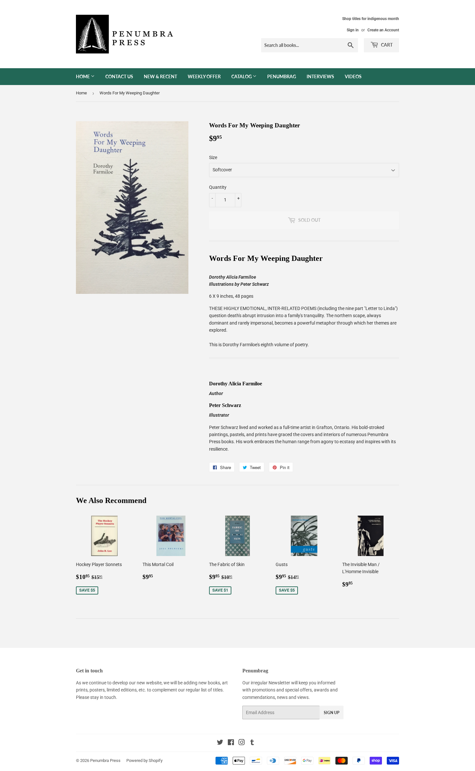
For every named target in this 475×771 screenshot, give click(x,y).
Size (213, 157)
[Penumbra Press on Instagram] (241, 743)
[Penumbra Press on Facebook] (230, 743)
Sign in (353, 30)
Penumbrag (281, 76)
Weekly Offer (204, 76)
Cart (386, 45)
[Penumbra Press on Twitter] (220, 743)
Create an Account (383, 30)
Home (83, 76)
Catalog (242, 76)
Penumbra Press (105, 760)
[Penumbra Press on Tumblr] (252, 743)
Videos (353, 76)
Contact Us (119, 76)
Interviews (320, 76)
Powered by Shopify (144, 760)
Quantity (218, 187)
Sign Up (331, 712)
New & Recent (160, 76)
